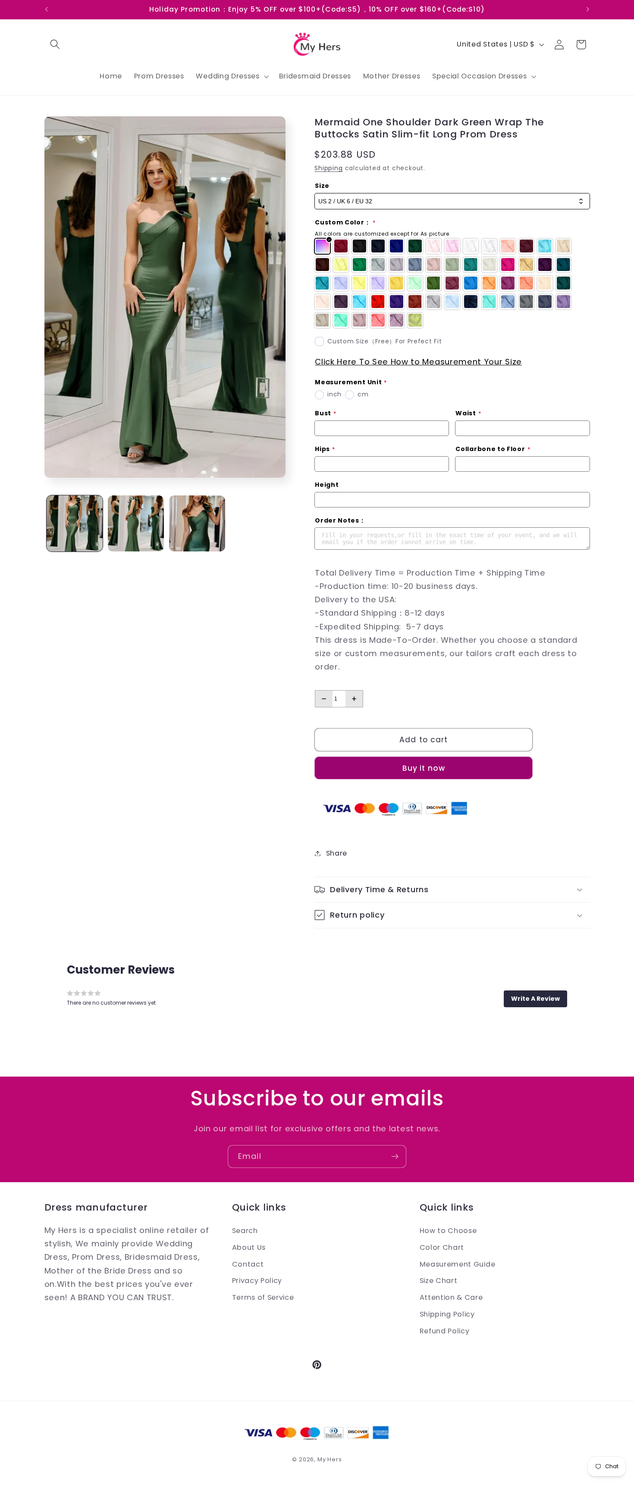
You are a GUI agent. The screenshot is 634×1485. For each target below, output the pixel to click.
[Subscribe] (395, 1156)
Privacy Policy (257, 1281)
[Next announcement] (587, 9)
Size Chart (439, 1281)
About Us (249, 1247)
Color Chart (442, 1247)
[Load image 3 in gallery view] (197, 523)
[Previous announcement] (46, 9)
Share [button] (336, 853)
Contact (248, 1264)
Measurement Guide (458, 1264)
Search (245, 1231)
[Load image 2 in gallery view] (136, 523)
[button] (55, 45)
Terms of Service (263, 1297)
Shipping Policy (447, 1314)
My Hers (329, 1459)
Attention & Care (451, 1297)
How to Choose (448, 1231)
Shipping (328, 168)
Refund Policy (445, 1331)
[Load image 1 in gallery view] (75, 523)
